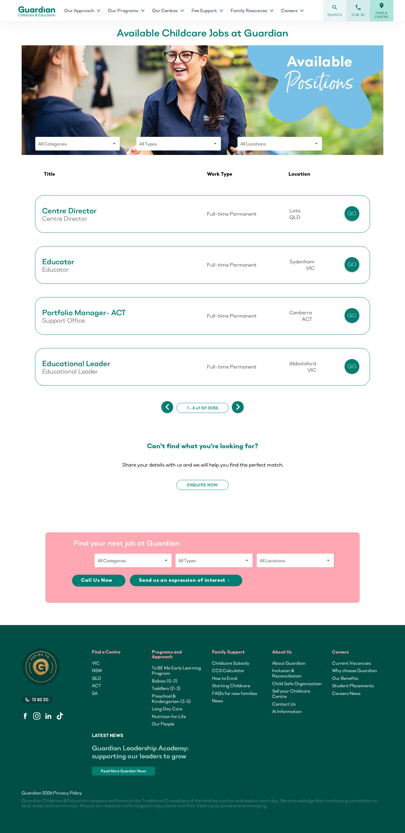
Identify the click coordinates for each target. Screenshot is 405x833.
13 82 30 (358, 10)
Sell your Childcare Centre (291, 693)
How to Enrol (224, 678)
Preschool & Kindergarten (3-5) (171, 698)
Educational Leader (76, 363)
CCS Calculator (228, 670)
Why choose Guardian (354, 670)
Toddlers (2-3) (166, 688)
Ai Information (287, 711)
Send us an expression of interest (184, 580)
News (217, 700)
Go (352, 213)
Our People (163, 723)
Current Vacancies (351, 663)
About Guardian (288, 663)
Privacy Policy (67, 792)
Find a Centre (381, 10)
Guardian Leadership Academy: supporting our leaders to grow (140, 752)
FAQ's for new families (234, 693)
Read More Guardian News (123, 771)
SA (95, 693)
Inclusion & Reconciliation (287, 673)
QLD (96, 678)
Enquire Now (202, 485)
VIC (96, 663)
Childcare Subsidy (230, 663)
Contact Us (284, 704)
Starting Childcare (231, 685)
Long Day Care (167, 708)
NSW (97, 670)
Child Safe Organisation (297, 683)
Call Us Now (97, 580)
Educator (58, 261)
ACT (96, 685)
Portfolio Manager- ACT (84, 312)
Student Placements (353, 685)
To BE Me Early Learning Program (176, 670)
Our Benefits (345, 678)
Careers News (346, 693)
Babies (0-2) (165, 680)
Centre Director (69, 210)
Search (334, 10)
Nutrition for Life (169, 716)
